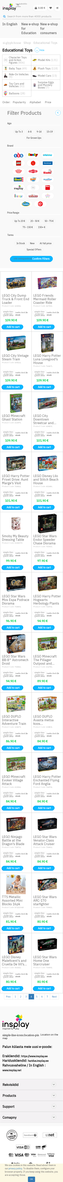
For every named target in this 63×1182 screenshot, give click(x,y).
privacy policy (15, 1168)
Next (54, 996)
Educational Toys (45, 43)
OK (31, 1179)
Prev (8, 996)
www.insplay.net (11, 1070)
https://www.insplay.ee (34, 1056)
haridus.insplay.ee (38, 1060)
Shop (27, 43)
